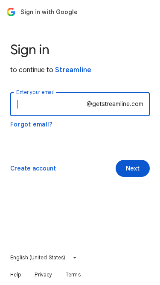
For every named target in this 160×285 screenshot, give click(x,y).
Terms (73, 274)
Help (15, 274)
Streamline (73, 70)
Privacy (43, 274)
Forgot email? (31, 124)
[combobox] (43, 257)
